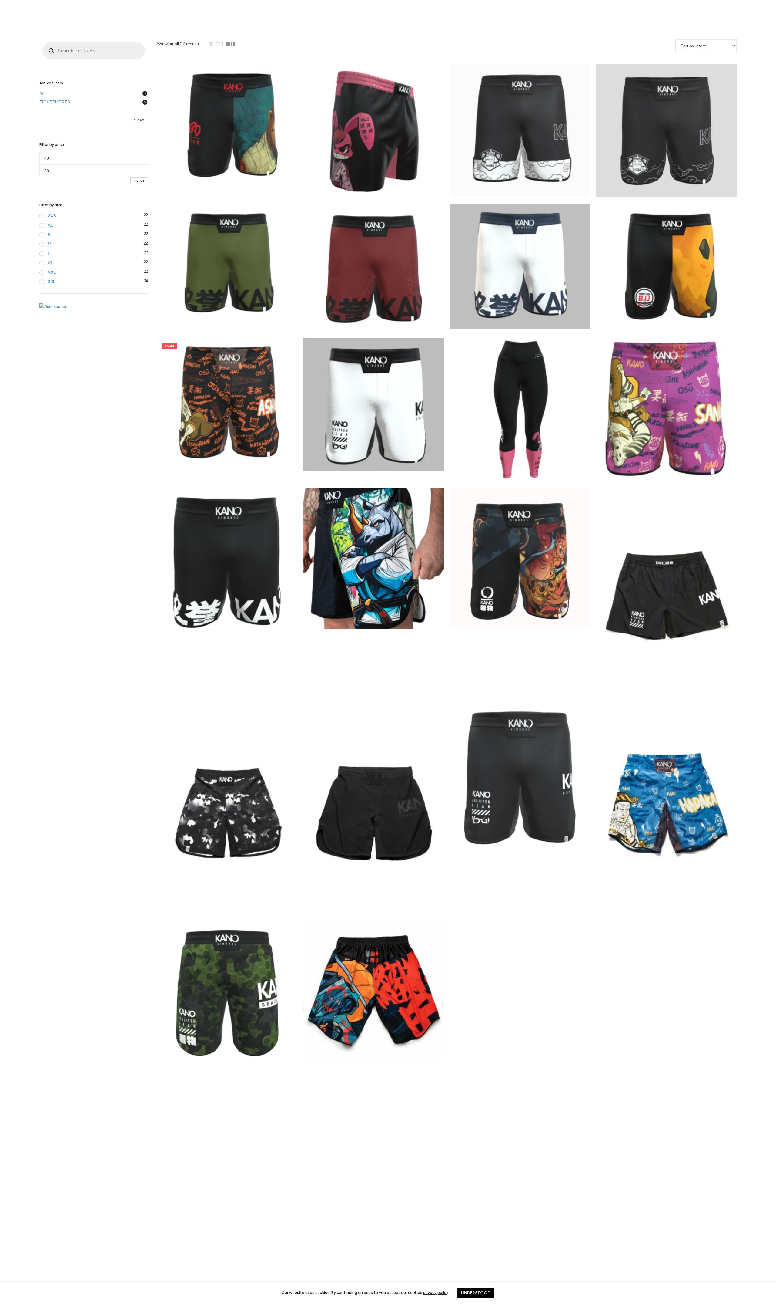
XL (50, 262)
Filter (139, 180)
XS (50, 225)
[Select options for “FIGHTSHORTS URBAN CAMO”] (215, 810)
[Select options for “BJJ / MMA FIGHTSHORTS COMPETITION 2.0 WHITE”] (362, 404)
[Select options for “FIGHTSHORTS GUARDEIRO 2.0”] (215, 125)
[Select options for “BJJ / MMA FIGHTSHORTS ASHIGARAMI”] (215, 402)
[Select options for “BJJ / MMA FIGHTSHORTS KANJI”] (215, 558)
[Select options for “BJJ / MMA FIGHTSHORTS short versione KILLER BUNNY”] (362, 131)
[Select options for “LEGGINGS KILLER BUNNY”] (508, 410)
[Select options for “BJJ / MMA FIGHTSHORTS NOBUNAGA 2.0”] (362, 992)
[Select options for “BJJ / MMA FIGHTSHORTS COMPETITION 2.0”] (508, 775)
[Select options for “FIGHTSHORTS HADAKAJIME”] (654, 810)
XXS (52, 215)
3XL (51, 281)
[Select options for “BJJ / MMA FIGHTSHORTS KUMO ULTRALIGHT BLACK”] (654, 130)
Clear (139, 120)
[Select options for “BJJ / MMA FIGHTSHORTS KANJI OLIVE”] (215, 264)
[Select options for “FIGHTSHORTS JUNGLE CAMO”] (215, 992)
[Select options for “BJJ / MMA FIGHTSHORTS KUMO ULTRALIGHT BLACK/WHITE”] (508, 130)
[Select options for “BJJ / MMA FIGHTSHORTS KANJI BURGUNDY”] (362, 268)
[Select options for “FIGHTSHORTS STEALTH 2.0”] (362, 810)
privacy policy (435, 1292)
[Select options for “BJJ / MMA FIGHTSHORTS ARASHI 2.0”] (508, 558)
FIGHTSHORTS (54, 102)
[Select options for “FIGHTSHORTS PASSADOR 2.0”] (362, 558)
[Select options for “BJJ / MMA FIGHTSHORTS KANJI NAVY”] (508, 266)
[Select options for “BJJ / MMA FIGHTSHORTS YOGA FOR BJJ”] (654, 264)
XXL (52, 272)
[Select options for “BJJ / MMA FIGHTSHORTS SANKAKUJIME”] (654, 408)
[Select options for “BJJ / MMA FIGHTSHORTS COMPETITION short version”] (654, 593)
